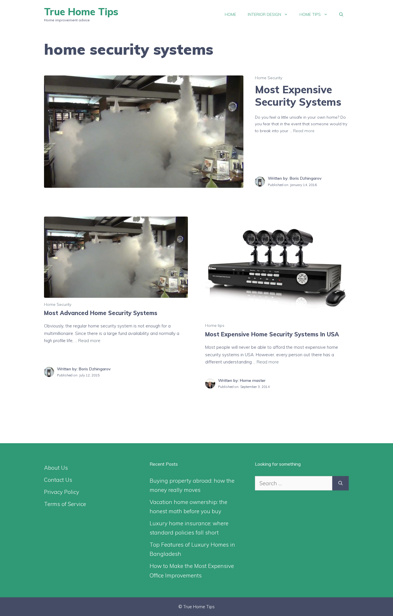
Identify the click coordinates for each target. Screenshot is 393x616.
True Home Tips (81, 11)
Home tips (310, 14)
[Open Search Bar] (341, 14)
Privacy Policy (61, 491)
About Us (56, 467)
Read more (303, 130)
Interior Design (264, 14)
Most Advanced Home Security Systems (100, 312)
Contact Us (58, 479)
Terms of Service (65, 504)
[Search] (340, 483)
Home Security (268, 77)
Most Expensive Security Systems (298, 95)
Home (230, 14)
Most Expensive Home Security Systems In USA (272, 334)
